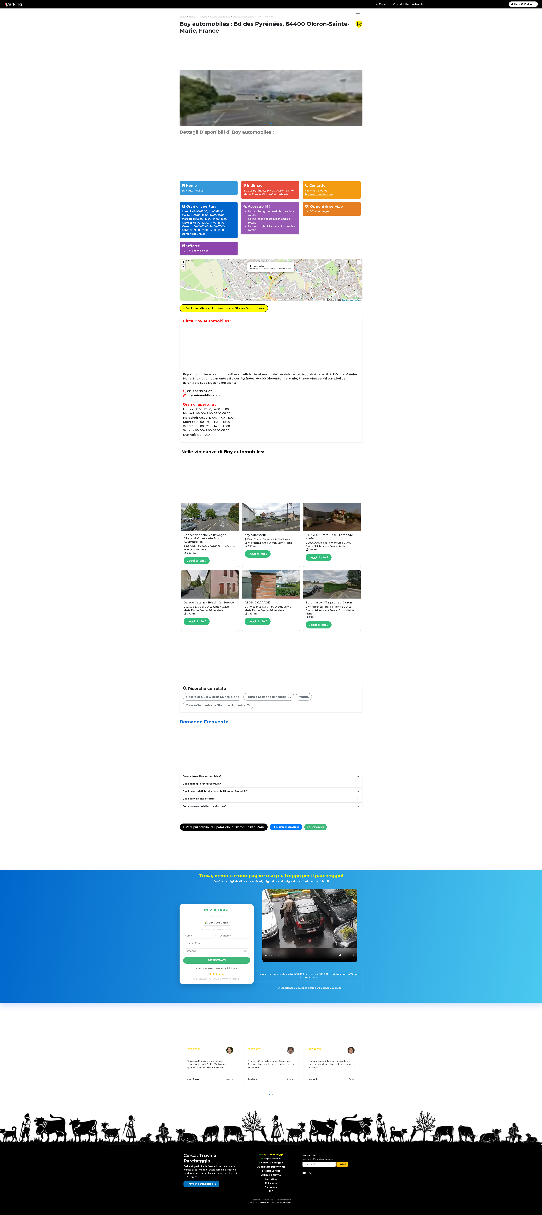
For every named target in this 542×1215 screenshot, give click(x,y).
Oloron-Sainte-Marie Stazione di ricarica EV (218, 705)
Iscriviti (342, 1164)
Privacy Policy (283, 1199)
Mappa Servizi (272, 1158)
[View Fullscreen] (359, 262)
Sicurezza (271, 1187)
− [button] (183, 266)
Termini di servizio (229, 968)
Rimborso (267, 1199)
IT (359, 13)
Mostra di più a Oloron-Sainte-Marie (212, 697)
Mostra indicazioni (287, 827)
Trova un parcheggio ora (201, 1184)
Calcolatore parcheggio (271, 1166)
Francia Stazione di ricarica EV (268, 697)
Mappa (192, 16)
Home (183, 16)
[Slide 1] (271, 123)
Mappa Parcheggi (272, 1154)
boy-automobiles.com (319, 194)
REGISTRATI (217, 960)
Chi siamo (271, 1183)
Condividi (317, 827)
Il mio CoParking (524, 4)
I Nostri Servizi (271, 1171)
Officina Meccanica (220, 16)
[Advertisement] (271, 53)
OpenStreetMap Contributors (352, 300)
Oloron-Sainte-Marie (243, 16)
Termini (255, 1199)
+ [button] (183, 262)
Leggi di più (196, 560)
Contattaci (271, 1179)
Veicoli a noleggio (272, 1162)
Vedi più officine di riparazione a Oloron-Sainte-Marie (225, 308)
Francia (203, 16)
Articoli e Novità (271, 1175)
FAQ (271, 1191)
